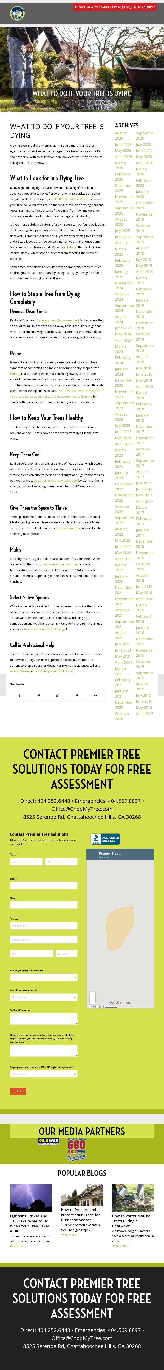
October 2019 (143, 228)
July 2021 (122, 644)
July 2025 (122, 230)
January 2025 (121, 274)
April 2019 (144, 271)
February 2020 (144, 183)
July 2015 (143, 695)
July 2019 (143, 259)
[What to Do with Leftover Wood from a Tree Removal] (3, 685)
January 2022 (121, 579)
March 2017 (141, 510)
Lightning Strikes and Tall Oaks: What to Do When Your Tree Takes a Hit (30, 1224)
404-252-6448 (20, 671)
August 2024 (121, 319)
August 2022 (121, 532)
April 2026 (123, 156)
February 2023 (123, 464)
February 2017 (144, 521)
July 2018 (143, 368)
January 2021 (121, 694)
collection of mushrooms (68, 199)
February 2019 (144, 291)
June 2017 (144, 489)
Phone (17, 898)
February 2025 (123, 263)
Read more (17, 1246)
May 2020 (144, 156)
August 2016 (142, 578)
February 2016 (144, 619)
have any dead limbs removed (58, 320)
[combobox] (44, 977)
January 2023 (121, 475)
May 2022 (123, 552)
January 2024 (121, 372)
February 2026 (123, 177)
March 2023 (120, 453)
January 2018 (142, 418)
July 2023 (122, 425)
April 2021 (123, 662)
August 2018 (142, 359)
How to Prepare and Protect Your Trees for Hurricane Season (80, 1214)
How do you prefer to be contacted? (32, 970)
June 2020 (144, 150)
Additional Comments (20, 1010)
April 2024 (123, 340)
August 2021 (121, 635)
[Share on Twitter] (38, 695)
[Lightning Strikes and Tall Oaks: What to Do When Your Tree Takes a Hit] (31, 1198)
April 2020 (144, 162)
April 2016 (144, 598)
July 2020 (143, 144)
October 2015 (143, 664)
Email (17, 878)
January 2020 (142, 194)
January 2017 (142, 533)
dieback (70, 247)
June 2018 (144, 374)
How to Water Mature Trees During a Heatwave (131, 1220)
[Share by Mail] (95, 695)
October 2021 (122, 613)
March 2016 (141, 608)
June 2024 (123, 328)
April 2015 (144, 713)
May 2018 (144, 380)
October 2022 (122, 509)
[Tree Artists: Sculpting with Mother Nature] (161, 685)
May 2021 (123, 656)
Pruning (15, 374)
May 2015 (144, 707)
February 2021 (123, 682)
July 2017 (143, 483)
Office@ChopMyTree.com (82, 808)
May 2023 (123, 437)
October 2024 (122, 297)
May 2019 (144, 265)
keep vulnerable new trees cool (56, 480)
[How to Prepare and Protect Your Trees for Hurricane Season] (82, 1195)
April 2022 (123, 558)
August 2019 (142, 251)
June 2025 (123, 236)
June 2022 (123, 546)
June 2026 (123, 144)
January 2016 (142, 630)
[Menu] (148, 13)
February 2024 (123, 360)
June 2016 (144, 586)
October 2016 (143, 566)
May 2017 (144, 495)
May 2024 (123, 334)
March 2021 (120, 671)
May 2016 (144, 592)
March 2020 (141, 172)
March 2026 (120, 165)
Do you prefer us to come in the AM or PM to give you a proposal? (44, 1067)
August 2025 (121, 222)
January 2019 (142, 303)
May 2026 (123, 150)
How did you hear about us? (28, 990)
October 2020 (122, 716)
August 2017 (142, 474)
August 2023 (121, 417)
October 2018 (143, 337)
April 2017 (144, 501)
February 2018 (144, 406)
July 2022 (122, 540)
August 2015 (142, 686)
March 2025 (120, 252)
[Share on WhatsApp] (57, 695)
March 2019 (141, 280)
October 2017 (143, 452)
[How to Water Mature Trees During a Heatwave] (133, 1198)
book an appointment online (53, 671)
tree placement (66, 528)
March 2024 (120, 349)
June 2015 (144, 701)
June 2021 (123, 650)
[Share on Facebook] (19, 695)
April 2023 (123, 444)
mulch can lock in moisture (59, 564)
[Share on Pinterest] (76, 695)
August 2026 (121, 136)
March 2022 (120, 567)
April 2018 (144, 386)
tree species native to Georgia (44, 629)
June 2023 (123, 431)
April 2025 (123, 242)
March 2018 (141, 395)
